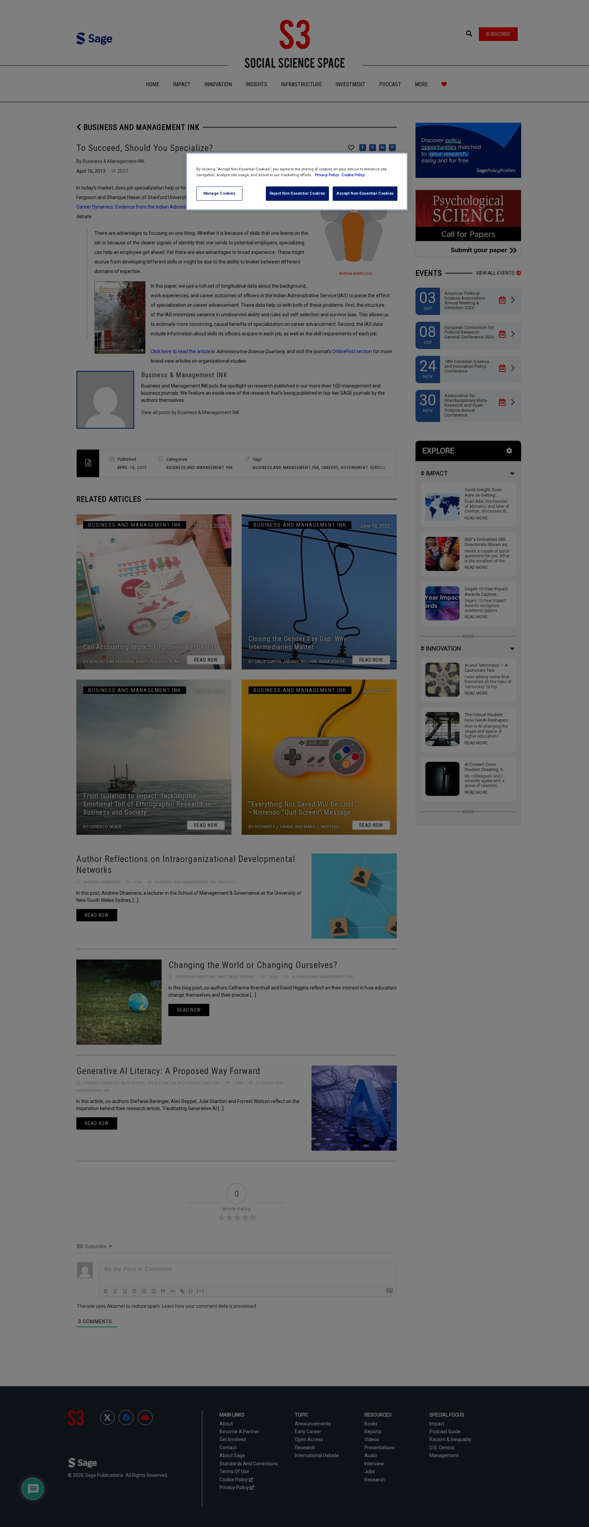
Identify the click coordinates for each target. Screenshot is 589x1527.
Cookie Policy (353, 174)
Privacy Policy (327, 174)
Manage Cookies (219, 193)
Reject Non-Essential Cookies (297, 193)
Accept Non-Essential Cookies (365, 193)
